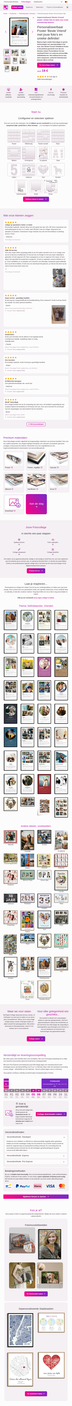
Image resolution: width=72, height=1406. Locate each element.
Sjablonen (29, 7)
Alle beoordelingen (37, 424)
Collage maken (17, 7)
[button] (7, 52)
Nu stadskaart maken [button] (35, 1394)
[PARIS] (36, 186)
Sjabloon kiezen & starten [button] (34, 199)
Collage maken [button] (34, 1039)
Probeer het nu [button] (34, 571)
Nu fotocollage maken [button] (47, 65)
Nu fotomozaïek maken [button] (35, 1294)
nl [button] (61, 2)
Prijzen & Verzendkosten (55, 7)
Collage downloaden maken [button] (50, 1114)
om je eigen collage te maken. (44, 598)
